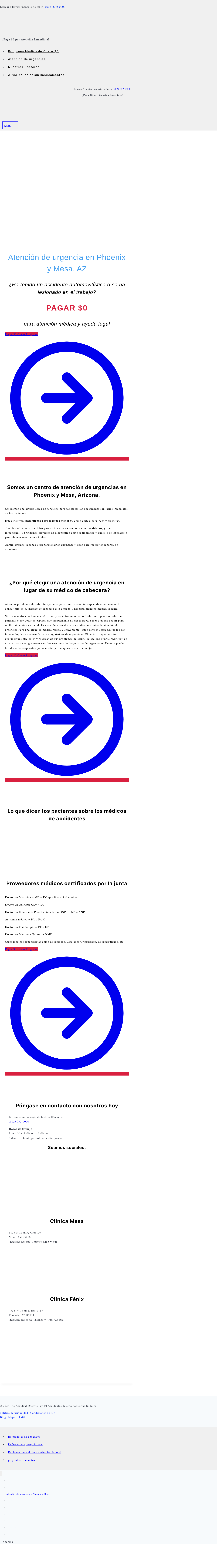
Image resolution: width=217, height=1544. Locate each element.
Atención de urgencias (27, 59)
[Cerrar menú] (1, 1473)
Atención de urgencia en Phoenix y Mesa (27, 1493)
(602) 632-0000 (55, 7)
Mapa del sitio (17, 1417)
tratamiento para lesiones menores (48, 521)
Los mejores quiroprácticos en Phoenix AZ (28, 1514)
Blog (3, 1417)
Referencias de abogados (24, 1437)
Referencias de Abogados (19, 1507)
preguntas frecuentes (21, 1460)
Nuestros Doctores (24, 67)
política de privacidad (14, 1413)
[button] (108, 1541)
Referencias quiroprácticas (25, 1444)
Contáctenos (12, 1527)
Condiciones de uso (42, 1413)
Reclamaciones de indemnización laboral (34, 1452)
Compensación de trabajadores (22, 1520)
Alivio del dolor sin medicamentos (36, 75)
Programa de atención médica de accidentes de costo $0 (35, 1480)
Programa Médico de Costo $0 (33, 51)
